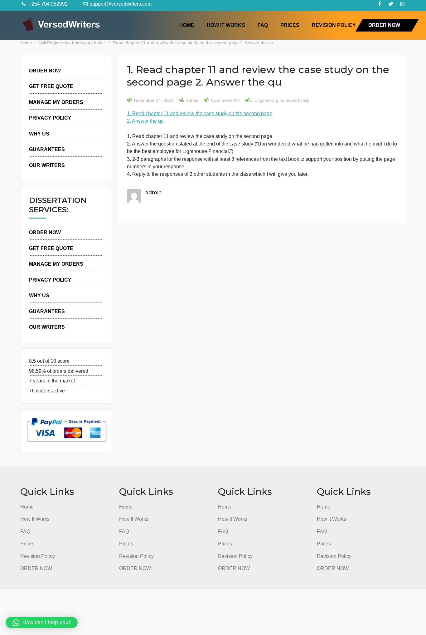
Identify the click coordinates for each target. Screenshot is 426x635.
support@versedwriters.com (120, 4)
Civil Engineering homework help (277, 100)
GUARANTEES (47, 149)
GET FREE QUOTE (51, 86)
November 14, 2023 (153, 100)
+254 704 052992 (47, 4)
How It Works (226, 25)
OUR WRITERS (47, 165)
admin (191, 100)
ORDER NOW (384, 25)
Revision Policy (334, 25)
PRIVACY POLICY (50, 118)
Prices (289, 25)
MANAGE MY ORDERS (56, 102)
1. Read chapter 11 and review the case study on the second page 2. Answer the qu (199, 117)
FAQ (263, 25)
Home (186, 25)
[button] (42, 622)
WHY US (39, 133)
